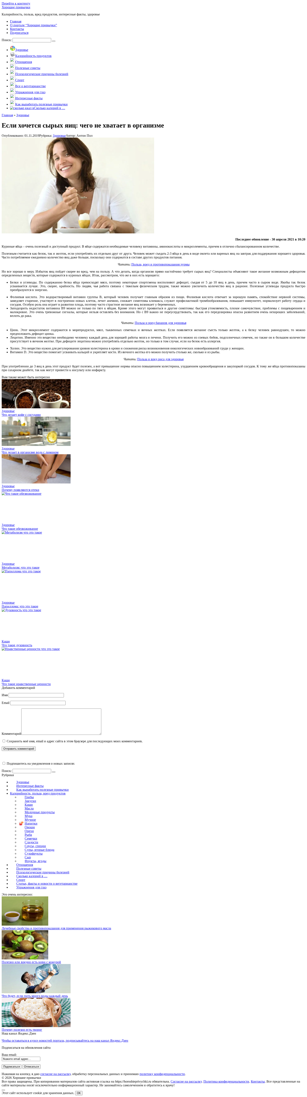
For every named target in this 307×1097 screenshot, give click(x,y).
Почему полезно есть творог (22, 1029)
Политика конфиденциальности (226, 1081)
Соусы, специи (35, 846)
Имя (5, 695)
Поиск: (7, 40)
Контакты (258, 1081)
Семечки (31, 838)
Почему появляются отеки (20, 490)
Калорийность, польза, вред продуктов (38, 793)
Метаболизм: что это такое (20, 567)
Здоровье (59, 135)
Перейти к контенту (16, 3)
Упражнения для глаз (31, 887)
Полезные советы (28, 868)
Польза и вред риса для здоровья (160, 359)
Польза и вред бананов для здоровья (160, 323)
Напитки (31, 823)
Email (5, 703)
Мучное (30, 819)
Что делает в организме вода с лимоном (30, 452)
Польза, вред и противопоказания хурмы (160, 264)
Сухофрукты (34, 853)
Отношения (24, 865)
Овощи (30, 827)
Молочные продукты (40, 812)
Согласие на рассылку (186, 1081)
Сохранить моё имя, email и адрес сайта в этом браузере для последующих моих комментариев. (75, 741)
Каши (29, 804)
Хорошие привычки (16, 7)
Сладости (31, 842)
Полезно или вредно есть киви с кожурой (31, 962)
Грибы (29, 797)
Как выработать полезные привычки (42, 789)
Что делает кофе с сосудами (21, 414)
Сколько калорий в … (31, 876)
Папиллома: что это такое (20, 606)
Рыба (28, 834)
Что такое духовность (17, 645)
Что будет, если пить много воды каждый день (35, 996)
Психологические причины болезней (42, 872)
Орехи (29, 831)
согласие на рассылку (55, 1074)
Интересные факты (30, 786)
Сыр (28, 857)
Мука (28, 816)
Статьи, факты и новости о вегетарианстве (46, 883)
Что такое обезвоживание (20, 528)
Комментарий (11, 733)
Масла (29, 808)
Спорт (20, 880)
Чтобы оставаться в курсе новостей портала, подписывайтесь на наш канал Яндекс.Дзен (65, 1040)
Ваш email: (9, 1055)
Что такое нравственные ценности (26, 684)
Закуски (30, 801)
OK (79, 1093)
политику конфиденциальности (162, 1074)
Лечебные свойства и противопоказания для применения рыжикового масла (56, 928)
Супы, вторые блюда (39, 850)
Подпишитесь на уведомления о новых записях (40, 763)
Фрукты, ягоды (35, 861)
